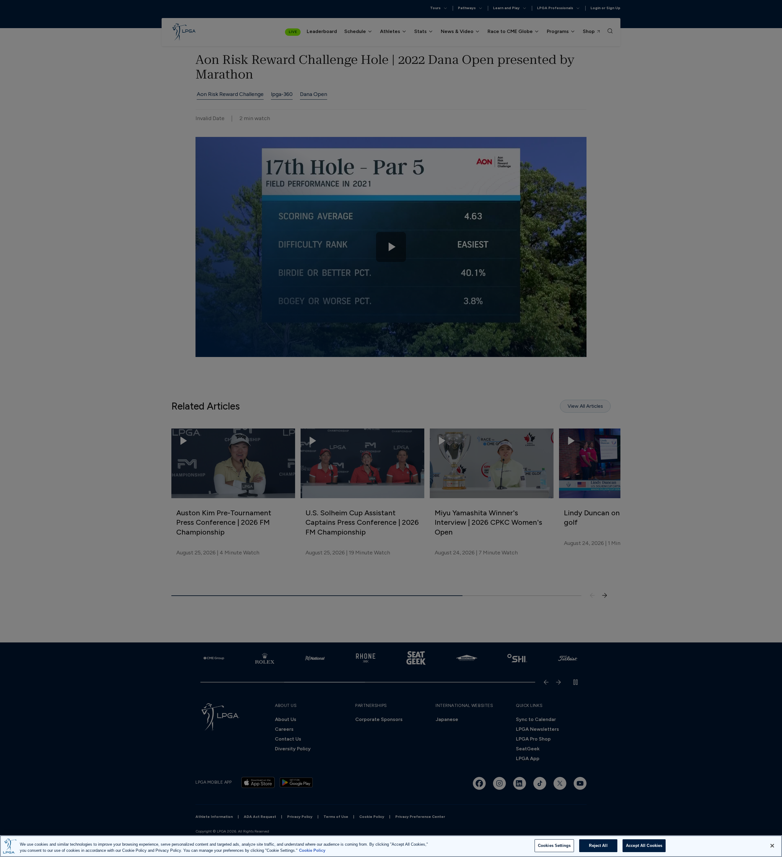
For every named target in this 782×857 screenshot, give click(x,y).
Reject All (598, 845)
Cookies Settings (554, 845)
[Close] (772, 845)
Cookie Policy (312, 850)
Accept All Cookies (644, 845)
